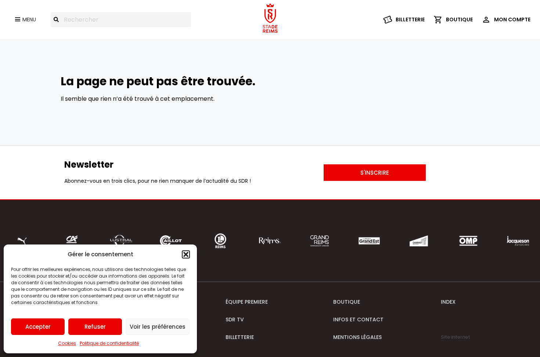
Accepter (38, 327)
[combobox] (121, 19)
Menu (29, 19)
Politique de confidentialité (109, 343)
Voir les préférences (158, 327)
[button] (186, 254)
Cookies (67, 343)
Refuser (95, 327)
